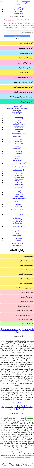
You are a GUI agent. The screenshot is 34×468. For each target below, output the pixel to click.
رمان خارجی (8, 455)
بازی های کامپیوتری (19, 226)
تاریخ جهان (19, 153)
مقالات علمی (19, 117)
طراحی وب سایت (18, 170)
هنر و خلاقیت (17, 160)
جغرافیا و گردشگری (17, 209)
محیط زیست (17, 235)
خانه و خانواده (19, 143)
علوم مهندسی (19, 129)
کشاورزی (19, 238)
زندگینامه (19, 204)
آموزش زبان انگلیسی (20, 453)
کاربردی (18, 190)
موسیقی (17, 230)
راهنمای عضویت (19, 9)
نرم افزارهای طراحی (19, 198)
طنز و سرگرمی (17, 223)
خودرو (19, 122)
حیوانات (19, 240)
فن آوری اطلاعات (18, 180)
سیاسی (17, 146)
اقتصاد (19, 131)
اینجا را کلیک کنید (9, 27)
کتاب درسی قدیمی (8, 456)
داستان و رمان (17, 112)
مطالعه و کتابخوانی (19, 118)
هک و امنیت (19, 184)
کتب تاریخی (17, 148)
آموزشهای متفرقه (17, 243)
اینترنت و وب (19, 173)
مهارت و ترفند (18, 175)
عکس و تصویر (18, 196)
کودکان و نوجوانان (17, 221)
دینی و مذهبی (17, 218)
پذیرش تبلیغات (18, 13)
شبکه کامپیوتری (19, 177)
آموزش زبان (19, 127)
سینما (17, 231)
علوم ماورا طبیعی (17, 219)
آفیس (19, 192)
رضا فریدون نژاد (22, 455)
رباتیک (19, 120)
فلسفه (17, 158)
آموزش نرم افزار (17, 187)
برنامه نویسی (19, 171)
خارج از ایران (19, 214)
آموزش (26, 43)
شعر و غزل (18, 206)
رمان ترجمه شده (15, 455)
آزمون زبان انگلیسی (29, 453)
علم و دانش (17, 113)
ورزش (17, 233)
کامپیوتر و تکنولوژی (17, 166)
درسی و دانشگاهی (19, 124)
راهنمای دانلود (19, 11)
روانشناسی (17, 156)
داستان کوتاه (29, 455)
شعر (23, 456)
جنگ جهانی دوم (7, 453)
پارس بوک (14, 456)
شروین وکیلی (27, 456)
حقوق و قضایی (19, 139)
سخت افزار (18, 182)
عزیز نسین (19, 456)
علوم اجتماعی (17, 136)
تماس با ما (17, 4)
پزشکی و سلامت (19, 126)
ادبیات (17, 201)
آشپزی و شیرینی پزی (19, 163)
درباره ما (26, 2)
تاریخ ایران (19, 151)
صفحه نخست (26, 1)
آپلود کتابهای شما (19, 8)
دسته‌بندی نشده (17, 245)
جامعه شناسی (18, 141)
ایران (18, 213)
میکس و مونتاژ (19, 194)
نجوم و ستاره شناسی (19, 133)
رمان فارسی (2, 455)
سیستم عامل (19, 179)
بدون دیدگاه (17, 402)
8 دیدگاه (17, 450)
